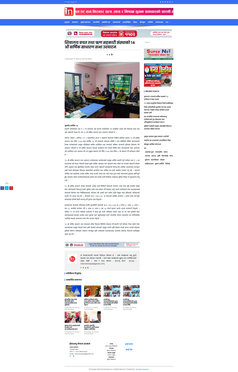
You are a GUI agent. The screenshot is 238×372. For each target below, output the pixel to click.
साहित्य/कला (149, 164)
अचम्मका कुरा (149, 152)
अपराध (153, 156)
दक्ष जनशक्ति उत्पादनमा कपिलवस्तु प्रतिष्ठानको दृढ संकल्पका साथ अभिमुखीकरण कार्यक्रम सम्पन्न (155, 119)
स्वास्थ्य (147, 156)
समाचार (75, 22)
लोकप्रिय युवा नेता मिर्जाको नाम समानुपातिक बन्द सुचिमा (71, 302)
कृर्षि (158, 156)
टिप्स (171, 156)
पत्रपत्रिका (155, 160)
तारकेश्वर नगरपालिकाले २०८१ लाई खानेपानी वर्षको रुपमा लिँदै (111, 302)
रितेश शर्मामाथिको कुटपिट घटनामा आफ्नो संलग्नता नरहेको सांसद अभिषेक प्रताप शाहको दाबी (157, 110)
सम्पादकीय (158, 152)
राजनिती (96, 22)
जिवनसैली (165, 156)
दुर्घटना (147, 160)
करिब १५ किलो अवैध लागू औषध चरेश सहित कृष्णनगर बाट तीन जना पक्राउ (92, 302)
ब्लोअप (162, 160)
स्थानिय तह (106, 22)
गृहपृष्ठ (66, 22)
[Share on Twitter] (7, 188)
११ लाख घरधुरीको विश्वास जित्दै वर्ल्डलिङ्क (158, 103)
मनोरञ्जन (159, 22)
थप (167, 22)
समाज (166, 152)
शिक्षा (135, 22)
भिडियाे (167, 164)
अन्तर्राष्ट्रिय (127, 22)
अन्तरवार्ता (116, 22)
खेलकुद (142, 22)
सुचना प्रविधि (159, 164)
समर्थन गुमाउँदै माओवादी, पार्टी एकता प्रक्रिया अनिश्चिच (91, 327)
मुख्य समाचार (85, 22)
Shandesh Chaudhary (142, 369)
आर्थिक (150, 22)
